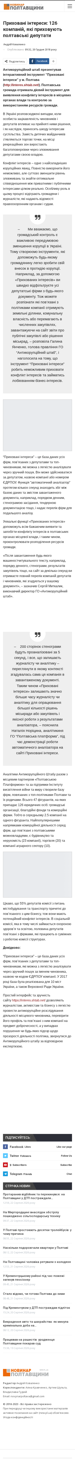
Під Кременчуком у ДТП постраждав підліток (36, 1308)
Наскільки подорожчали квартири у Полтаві (35, 1248)
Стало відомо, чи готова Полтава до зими (34, 1294)
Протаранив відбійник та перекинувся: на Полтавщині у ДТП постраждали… (34, 1196)
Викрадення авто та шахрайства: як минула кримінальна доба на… (35, 1323)
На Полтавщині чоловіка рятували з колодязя (37, 1262)
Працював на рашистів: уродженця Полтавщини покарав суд (29, 1341)
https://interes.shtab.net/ (28, 1000)
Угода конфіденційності (18, 1417)
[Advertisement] (38, 612)
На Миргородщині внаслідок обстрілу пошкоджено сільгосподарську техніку (31, 1214)
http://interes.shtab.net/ (21, 85)
